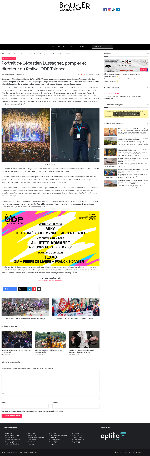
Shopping (8, 442)
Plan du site (139, 452)
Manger (60, 46)
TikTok (113, 9)
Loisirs (52, 437)
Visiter (30, 444)
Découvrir (77, 435)
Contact (81, 46)
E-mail (4, 402)
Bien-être (76, 433)
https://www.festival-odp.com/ (50, 281)
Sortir (71, 46)
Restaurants (77, 440)
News (29, 440)
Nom (3, 394)
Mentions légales (130, 452)
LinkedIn (118, 9)
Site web (55, 402)
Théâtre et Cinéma (10, 444)
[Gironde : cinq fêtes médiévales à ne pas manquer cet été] (50, 339)
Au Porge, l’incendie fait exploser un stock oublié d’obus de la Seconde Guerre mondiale (129, 160)
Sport (75, 442)
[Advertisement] (75, 27)
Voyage (53, 444)
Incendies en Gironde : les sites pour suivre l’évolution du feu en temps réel (130, 149)
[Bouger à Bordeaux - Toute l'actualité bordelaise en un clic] (75, 6)
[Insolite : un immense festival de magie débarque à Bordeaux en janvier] (84, 339)
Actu (50, 46)
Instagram (109, 9)
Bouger (30, 435)
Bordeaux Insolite (10, 435)
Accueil (42, 46)
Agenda (30, 433)
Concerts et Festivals (20, 54)
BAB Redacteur (9, 74)
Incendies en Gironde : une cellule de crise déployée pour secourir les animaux (130, 181)
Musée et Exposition (11, 440)
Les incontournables (34, 437)
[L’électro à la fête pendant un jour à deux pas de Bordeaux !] (17, 339)
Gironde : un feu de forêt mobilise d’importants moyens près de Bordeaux (129, 138)
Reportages (54, 440)
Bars (52, 433)
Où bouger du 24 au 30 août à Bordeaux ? (129, 129)
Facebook (105, 9)
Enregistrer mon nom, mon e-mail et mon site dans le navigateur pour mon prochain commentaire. (33, 411)
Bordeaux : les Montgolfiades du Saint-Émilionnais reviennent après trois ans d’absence (129, 171)
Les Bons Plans (9, 437)
